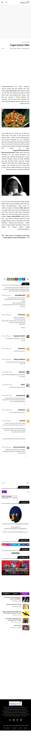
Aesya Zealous (19, 359)
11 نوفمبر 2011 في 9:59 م (6, 348)
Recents (15, 593)
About (20, 728)
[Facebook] (23, 279)
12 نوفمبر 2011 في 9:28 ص (7, 384)
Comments (6, 593)
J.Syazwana (20, 395)
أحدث (27, 483)
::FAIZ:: (23, 385)
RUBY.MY (18, 725)
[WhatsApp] (12, 279)
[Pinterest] (16, 279)
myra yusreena (19, 447)
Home (25, 728)
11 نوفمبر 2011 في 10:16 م (6, 359)
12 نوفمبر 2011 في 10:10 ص (7, 410)
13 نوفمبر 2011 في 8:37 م (6, 447)
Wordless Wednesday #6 (13, 604)
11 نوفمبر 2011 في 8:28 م (6, 295)
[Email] (8, 279)
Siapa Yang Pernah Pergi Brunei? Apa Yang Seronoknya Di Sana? (12, 612)
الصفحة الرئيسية (25, 42)
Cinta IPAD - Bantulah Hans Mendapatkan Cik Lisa (13, 619)
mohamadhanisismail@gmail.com (17, 532)
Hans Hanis (6, 725)
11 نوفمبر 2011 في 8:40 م (6, 314)
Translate (15, 498)
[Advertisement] (15, 21)
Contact (14, 728)
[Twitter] (19, 279)
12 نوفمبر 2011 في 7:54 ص (7, 372)
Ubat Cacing (17, 625)
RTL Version (7, 728)
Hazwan (22, 372)
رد (24, 309)
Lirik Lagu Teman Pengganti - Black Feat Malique (12, 598)
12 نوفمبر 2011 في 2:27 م (6, 420)
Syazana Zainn (19, 336)
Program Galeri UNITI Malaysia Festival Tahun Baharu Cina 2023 (17, 570)
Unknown (21, 315)
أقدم (3, 483)
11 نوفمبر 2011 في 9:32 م (6, 336)
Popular (24, 593)
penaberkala (20, 295)
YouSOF (22, 421)
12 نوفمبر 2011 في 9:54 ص (7, 395)
